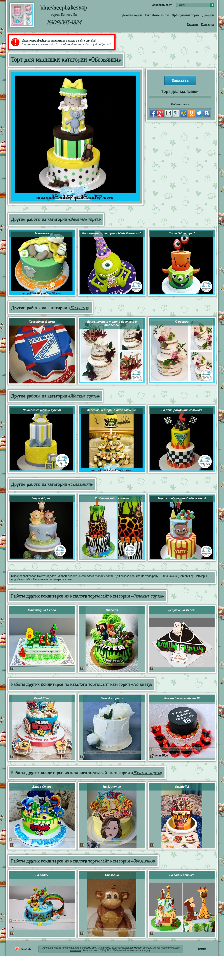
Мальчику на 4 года (42, 610)
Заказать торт (162, 5)
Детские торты (132, 15)
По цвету (79, 307)
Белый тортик (112, 698)
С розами (182, 321)
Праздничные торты (185, 15)
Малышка (42, 233)
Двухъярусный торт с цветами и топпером (112, 323)
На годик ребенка (181, 875)
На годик (41, 875)
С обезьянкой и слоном (112, 498)
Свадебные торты (157, 15)
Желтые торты (84, 396)
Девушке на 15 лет (182, 610)
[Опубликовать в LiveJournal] (176, 113)
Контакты (207, 24)
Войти (202, 949)
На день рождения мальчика (181, 410)
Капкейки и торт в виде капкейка (111, 410)
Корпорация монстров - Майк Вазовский (111, 233)
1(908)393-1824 (64, 22)
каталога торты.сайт (97, 576)
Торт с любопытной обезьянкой (182, 498)
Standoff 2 (182, 786)
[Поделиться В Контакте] (206, 113)
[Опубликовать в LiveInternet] (168, 113)
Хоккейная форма (42, 321)
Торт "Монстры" (182, 233)
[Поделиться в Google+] (160, 113)
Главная (192, 24)
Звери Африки (42, 498)
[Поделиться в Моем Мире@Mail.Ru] (183, 113)
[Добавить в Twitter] (199, 113)
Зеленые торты (84, 219)
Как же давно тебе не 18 (182, 698)
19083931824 (168, 576)
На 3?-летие (112, 786)
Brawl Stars (42, 698)
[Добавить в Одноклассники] (191, 113)
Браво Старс (41, 786)
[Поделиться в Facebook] (153, 113)
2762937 (26, 949)
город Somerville (64, 15)
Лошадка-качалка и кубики (42, 410)
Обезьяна (112, 875)
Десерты (208, 15)
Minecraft (112, 610)
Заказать (180, 80)
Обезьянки (80, 484)
